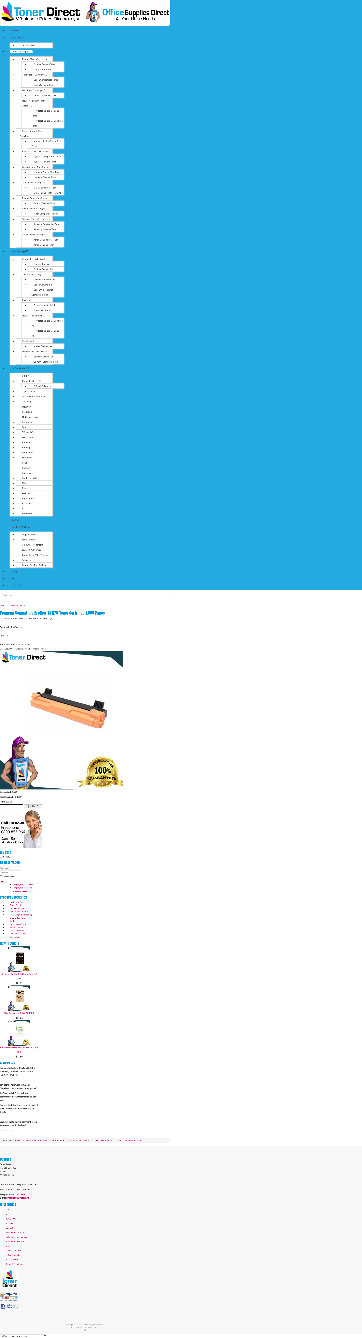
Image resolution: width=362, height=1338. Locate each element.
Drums (8, 1246)
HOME (9, 1209)
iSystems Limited (93, 1327)
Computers (15, 937)
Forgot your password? (23, 884)
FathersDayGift (17, 927)
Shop (8, 1214)
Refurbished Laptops (15, 1232)
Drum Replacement (18, 908)
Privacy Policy (12, 1259)
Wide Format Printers (19, 911)
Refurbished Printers (15, 1241)
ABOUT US (11, 1219)
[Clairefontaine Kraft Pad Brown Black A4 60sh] (19, 959)
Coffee (13, 921)
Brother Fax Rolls (17, 918)
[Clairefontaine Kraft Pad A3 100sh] (19, 998)
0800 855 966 (18, 1194)
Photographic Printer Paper (22, 914)
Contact (9, 1228)
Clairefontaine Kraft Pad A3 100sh (19, 1013)
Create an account (21, 891)
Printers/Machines (18, 933)
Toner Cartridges (17, 905)
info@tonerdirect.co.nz (18, 1197)
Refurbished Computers (16, 1237)
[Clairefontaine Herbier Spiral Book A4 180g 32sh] (19, 1032)
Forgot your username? (23, 887)
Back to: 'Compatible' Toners (12, 605)
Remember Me (8, 876)
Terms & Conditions (14, 1264)
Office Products (17, 930)
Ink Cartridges (16, 902)
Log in (3, 881)
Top (85, 1330)
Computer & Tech (18, 924)
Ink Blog (9, 1223)
